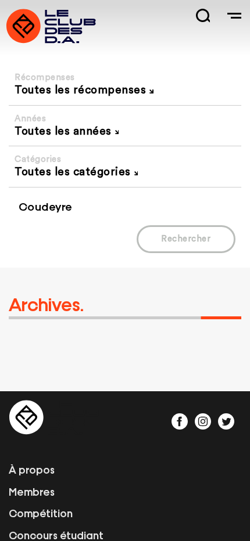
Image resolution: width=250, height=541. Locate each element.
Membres (32, 491)
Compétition (41, 512)
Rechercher (185, 239)
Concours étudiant (56, 534)
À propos (32, 469)
